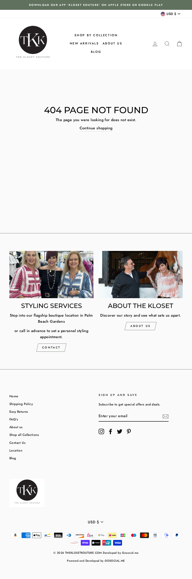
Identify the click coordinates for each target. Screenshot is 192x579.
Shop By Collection (96, 35)
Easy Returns (18, 411)
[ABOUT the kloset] (141, 274)
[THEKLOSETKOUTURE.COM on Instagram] (101, 431)
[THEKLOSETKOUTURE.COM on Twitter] (119, 431)
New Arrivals (84, 43)
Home (13, 396)
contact (51, 347)
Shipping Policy (21, 404)
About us (112, 43)
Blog (96, 52)
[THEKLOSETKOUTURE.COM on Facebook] (110, 431)
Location (15, 450)
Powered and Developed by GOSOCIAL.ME (96, 561)
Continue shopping (96, 128)
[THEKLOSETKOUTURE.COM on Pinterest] (129, 431)
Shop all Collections (24, 434)
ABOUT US (140, 326)
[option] (96, 4)
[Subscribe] (165, 416)
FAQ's (13, 419)
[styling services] (51, 274)
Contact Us (17, 442)
